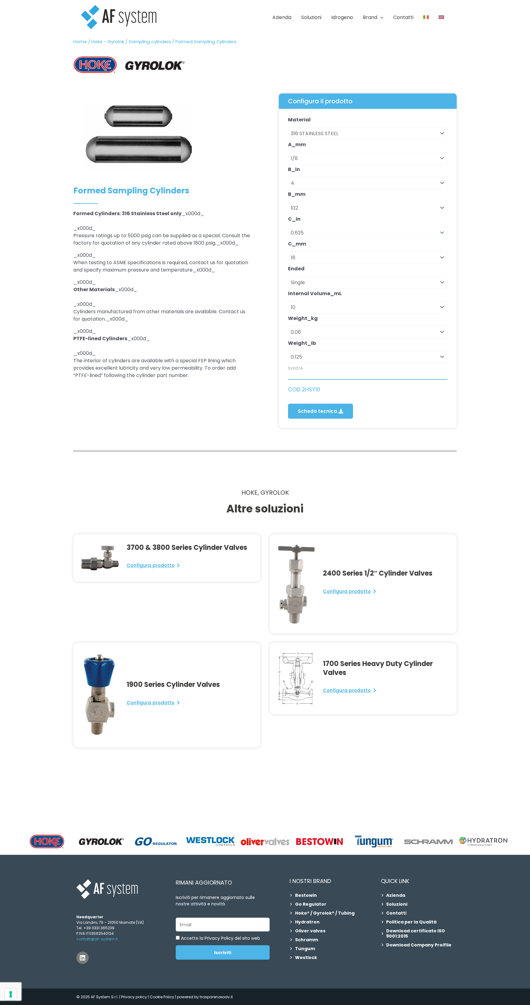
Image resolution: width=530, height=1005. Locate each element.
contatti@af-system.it (97, 939)
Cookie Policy (162, 996)
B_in (294, 169)
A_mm (297, 144)
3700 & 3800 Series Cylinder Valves (187, 547)
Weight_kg (303, 318)
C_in (294, 219)
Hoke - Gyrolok (107, 42)
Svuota (295, 368)
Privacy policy (134, 996)
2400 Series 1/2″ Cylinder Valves (377, 573)
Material (299, 119)
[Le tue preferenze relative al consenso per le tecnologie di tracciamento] (11, 994)
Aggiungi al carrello (294, 382)
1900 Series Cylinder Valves (173, 684)
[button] (380, 17)
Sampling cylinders (150, 42)
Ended (296, 268)
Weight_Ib (302, 343)
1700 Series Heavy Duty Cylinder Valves (378, 668)
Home (80, 42)
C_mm (297, 243)
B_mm (296, 194)
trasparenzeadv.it (216, 996)
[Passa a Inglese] (441, 17)
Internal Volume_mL (315, 293)
